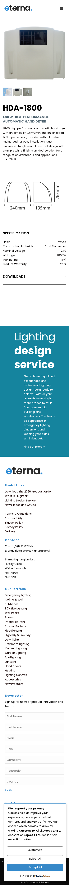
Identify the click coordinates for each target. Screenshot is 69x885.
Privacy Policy (14, 527)
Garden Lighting (15, 653)
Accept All (35, 867)
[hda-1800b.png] (17, 92)
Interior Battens (15, 622)
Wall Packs (12, 613)
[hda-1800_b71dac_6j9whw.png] (7, 92)
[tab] (34, 234)
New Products (14, 684)
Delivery (10, 531)
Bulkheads (11, 604)
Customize (35, 850)
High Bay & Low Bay (17, 635)
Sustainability (14, 518)
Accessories (13, 679)
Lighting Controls (16, 675)
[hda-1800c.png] (27, 92)
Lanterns (10, 662)
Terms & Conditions (18, 514)
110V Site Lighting (16, 608)
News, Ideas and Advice (20, 505)
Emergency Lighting (18, 595)
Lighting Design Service (20, 500)
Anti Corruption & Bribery (35, 882)
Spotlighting (13, 657)
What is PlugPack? (17, 496)
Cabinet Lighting (16, 648)
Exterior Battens (15, 626)
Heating (10, 670)
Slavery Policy (14, 523)
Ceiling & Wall (14, 599)
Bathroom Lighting (17, 644)
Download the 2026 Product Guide (28, 491)
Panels (9, 617)
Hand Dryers (13, 666)
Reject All (35, 859)
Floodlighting (13, 631)
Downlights (12, 640)
